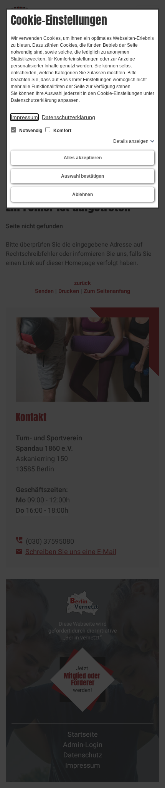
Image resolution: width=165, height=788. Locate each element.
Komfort (61, 130)
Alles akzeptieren (83, 157)
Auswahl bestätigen (82, 176)
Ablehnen (82, 194)
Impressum (24, 117)
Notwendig (30, 130)
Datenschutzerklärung (68, 117)
